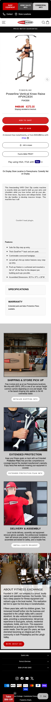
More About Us (14, 644)
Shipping (18, 109)
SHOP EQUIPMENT (10, 6)
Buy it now (25, 128)
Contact (10, 14)
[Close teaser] (15, 693)
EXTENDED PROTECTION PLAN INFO (26, 473)
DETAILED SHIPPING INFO (25, 399)
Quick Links (25, 655)
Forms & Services (24, 661)
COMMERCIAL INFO (40, 6)
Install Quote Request (25, 545)
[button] (8, 698)
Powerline (25, 90)
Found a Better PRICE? (25, 154)
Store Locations (24, 14)
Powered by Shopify (25, 700)
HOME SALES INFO (25, 6)
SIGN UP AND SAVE (25, 667)
